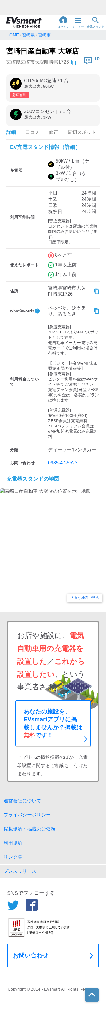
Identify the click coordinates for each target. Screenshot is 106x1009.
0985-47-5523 (62, 462)
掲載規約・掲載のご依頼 (29, 828)
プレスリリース (20, 871)
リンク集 (13, 857)
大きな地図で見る (85, 598)
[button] (63, 22)
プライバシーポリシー (27, 814)
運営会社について (22, 800)
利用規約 (13, 842)
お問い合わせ (30, 955)
